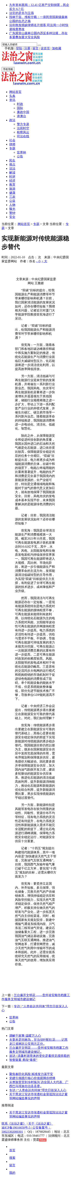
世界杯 (21, 152)
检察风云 (23, 132)
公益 (12, 200)
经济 (12, 180)
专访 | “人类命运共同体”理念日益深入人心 (37, 1090)
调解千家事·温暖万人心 (25, 1035)
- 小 (38, 261)
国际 (20, 108)
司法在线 (23, 136)
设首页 (45, 48)
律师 (12, 144)
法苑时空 (23, 128)
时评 (12, 176)
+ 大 (44, 261)
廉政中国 (23, 112)
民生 (12, 160)
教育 (12, 184)
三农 (12, 196)
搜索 (12, 1157)
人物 (12, 204)
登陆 (19, 48)
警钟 (12, 212)
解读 (12, 172)
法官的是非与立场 (21, 13)
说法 (12, 168)
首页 (12, 1150)
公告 (20, 156)
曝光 (12, 208)
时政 (20, 104)
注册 (27, 48)
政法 (12, 120)
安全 (12, 217)
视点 (12, 164)
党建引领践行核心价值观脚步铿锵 (32, 1078)
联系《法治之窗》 (14, 1123)
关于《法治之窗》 (40, 1123)
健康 (12, 192)
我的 (12, 1172)
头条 (12, 96)
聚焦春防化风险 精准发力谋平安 (31, 1074)
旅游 (12, 188)
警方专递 (23, 124)
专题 (12, 148)
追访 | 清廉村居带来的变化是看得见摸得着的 (39, 1055)
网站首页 (15, 92)
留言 (35, 48)
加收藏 (56, 48)
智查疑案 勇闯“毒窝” (23, 1059)
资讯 (12, 100)
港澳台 (21, 116)
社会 (12, 140)
